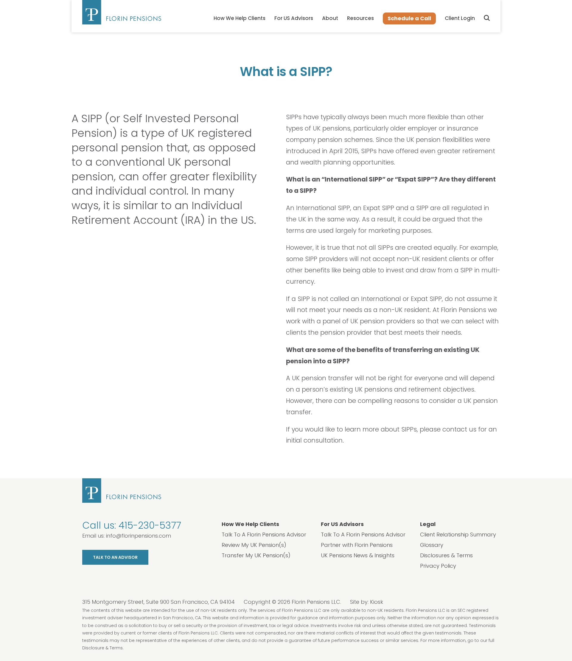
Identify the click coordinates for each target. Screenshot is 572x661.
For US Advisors (293, 18)
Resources (360, 18)
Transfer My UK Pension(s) (256, 555)
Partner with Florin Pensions (357, 545)
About (330, 18)
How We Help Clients (239, 18)
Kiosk (376, 602)
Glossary (431, 545)
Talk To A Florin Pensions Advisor (264, 534)
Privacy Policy (438, 566)
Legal (428, 524)
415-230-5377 (150, 525)
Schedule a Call (409, 18)
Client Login (460, 18)
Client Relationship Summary (458, 534)
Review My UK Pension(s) (254, 545)
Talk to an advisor (115, 557)
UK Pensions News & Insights (357, 555)
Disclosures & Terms (446, 555)
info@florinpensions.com (138, 535)
